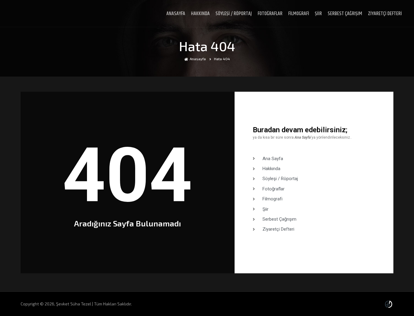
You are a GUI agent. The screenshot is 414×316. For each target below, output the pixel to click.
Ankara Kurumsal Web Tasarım (389, 304)
